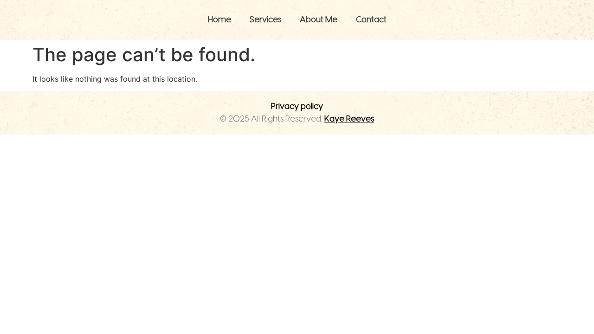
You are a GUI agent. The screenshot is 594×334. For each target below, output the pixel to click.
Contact (371, 20)
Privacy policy (297, 106)
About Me (318, 20)
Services (265, 20)
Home (219, 20)
